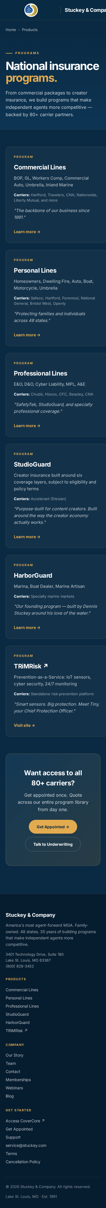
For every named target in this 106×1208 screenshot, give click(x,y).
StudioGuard (17, 1014)
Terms (11, 1153)
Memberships (18, 1079)
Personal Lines (19, 997)
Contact (13, 1071)
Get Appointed (19, 1129)
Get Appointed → (53, 826)
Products (30, 29)
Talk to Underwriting (53, 844)
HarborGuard (18, 1022)
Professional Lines (22, 1006)
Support (13, 1137)
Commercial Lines (22, 989)
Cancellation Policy (23, 1161)
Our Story (14, 1055)
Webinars (14, 1087)
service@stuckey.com (26, 1145)
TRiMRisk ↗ (17, 1030)
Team (11, 1063)
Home (11, 29)
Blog (10, 1096)
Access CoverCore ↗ (25, 1120)
